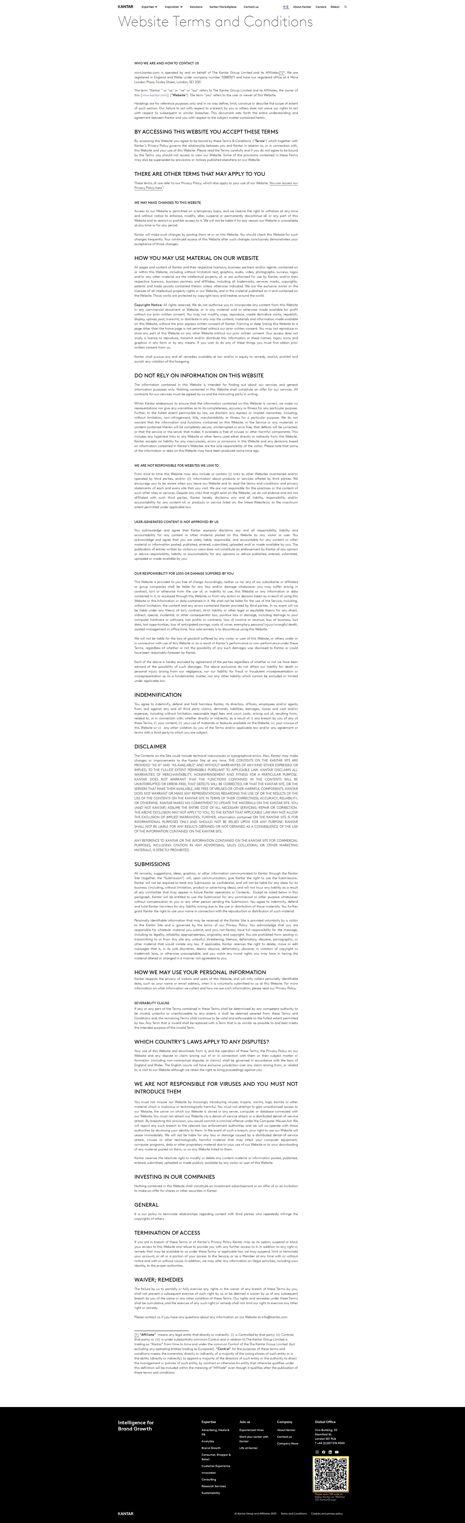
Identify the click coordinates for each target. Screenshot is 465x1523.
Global (335, 7)
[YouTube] (330, 1453)
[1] (281, 73)
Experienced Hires (251, 1430)
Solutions (196, 7)
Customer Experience (216, 1466)
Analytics (208, 1441)
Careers (321, 7)
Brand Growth (211, 1448)
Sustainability (211, 1493)
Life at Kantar (248, 1448)
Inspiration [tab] (172, 7)
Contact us (251, 7)
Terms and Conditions (294, 1513)
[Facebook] (324, 1453)
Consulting (209, 1479)
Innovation (209, 1473)
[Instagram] (317, 1453)
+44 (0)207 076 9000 (331, 1443)
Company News (287, 1443)
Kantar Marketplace (223, 7)
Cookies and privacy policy (327, 1513)
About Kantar (302, 7)
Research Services (214, 1486)
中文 (286, 7)
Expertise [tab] (148, 7)
